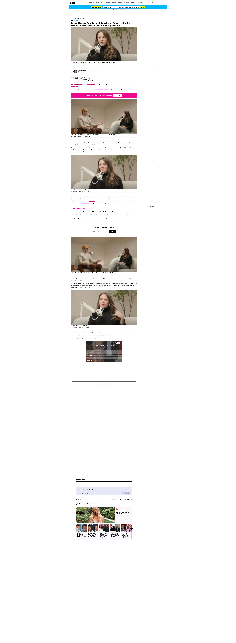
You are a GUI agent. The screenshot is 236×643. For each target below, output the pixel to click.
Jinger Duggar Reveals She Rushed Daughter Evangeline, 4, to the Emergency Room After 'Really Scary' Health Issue (103, 214)
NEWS (97, 2)
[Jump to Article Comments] (72, 77)
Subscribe (140, 2)
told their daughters (90, 332)
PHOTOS (114, 2)
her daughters (91, 84)
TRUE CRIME (126, 2)
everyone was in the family (118, 147)
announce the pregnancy (96, 335)
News (76, 18)
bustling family (75, 86)
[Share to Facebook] (75, 77)
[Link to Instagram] (149, 2)
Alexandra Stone (82, 70)
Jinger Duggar (81, 18)
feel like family (85, 203)
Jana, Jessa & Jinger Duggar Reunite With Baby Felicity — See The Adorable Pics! (94, 211)
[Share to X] (80, 77)
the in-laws (92, 201)
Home (72, 18)
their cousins (103, 141)
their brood (76, 278)
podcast (105, 89)
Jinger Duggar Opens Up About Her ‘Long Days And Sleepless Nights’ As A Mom (93, 218)
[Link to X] (152, 2)
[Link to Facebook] (146, 2)
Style (102, 2)
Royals (108, 2)
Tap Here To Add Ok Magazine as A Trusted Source (99, 95)
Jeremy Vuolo (99, 89)
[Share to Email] (89, 77)
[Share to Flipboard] (84, 77)
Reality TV (91, 2)
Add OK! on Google (91, 80)
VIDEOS (120, 2)
